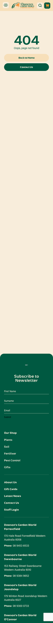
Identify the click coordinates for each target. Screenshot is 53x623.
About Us (10, 482)
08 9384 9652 (21, 575)
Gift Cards (10, 489)
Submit (7, 417)
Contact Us (11, 502)
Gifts (7, 467)
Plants (8, 439)
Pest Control (12, 460)
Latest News (12, 496)
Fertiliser (10, 453)
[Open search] (40, 5)
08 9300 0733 (21, 606)
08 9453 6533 (21, 545)
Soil (6, 446)
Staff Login (11, 509)
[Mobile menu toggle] (6, 5)
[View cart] (47, 5)
